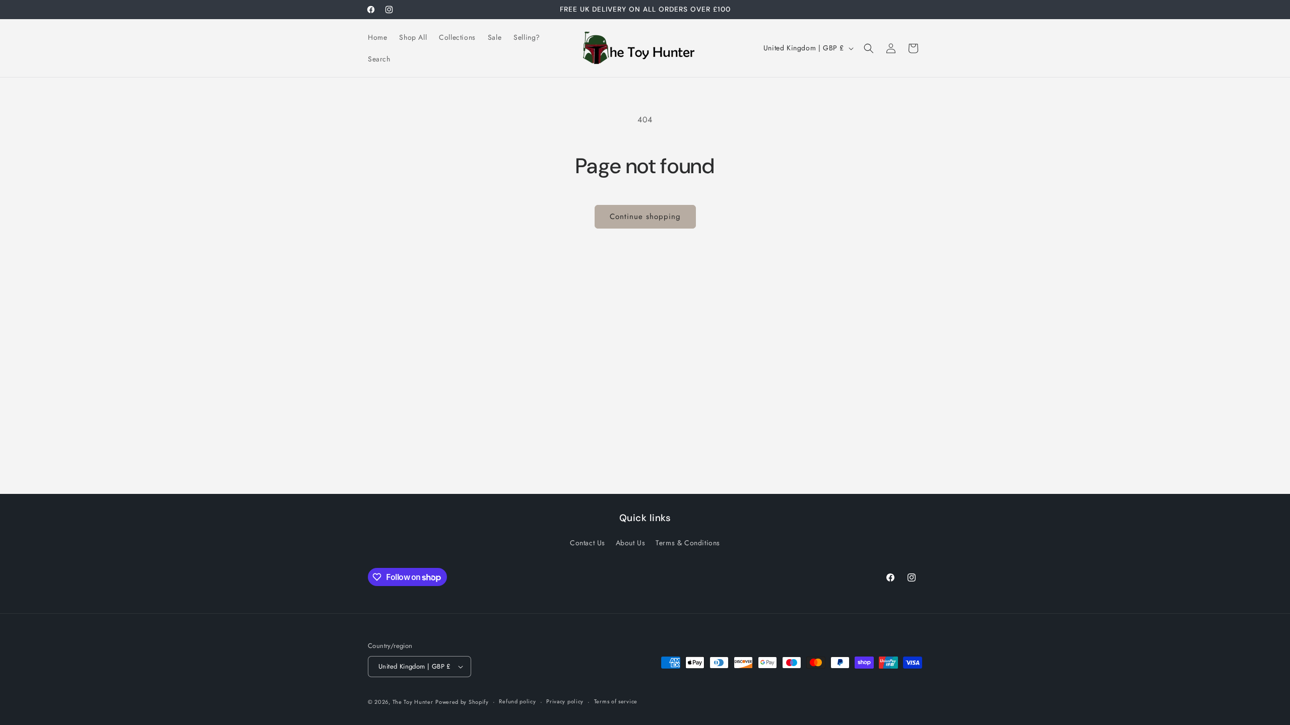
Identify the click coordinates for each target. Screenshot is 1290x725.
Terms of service (615, 701)
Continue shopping (645, 216)
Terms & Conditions (688, 543)
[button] (869, 48)
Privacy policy (565, 701)
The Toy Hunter (413, 702)
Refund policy (517, 701)
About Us (631, 543)
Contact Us (587, 543)
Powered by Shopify (462, 702)
